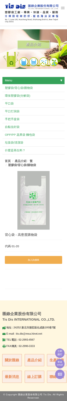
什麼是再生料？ (15, 150)
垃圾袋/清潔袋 (14, 142)
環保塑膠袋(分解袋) (17, 95)
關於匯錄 (12, 360)
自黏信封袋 (12, 127)
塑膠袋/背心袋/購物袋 (19, 88)
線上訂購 (34, 377)
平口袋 (9, 103)
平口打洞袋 (12, 111)
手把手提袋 (12, 119)
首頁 (8, 161)
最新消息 (12, 377)
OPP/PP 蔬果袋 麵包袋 (20, 134)
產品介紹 (34, 360)
